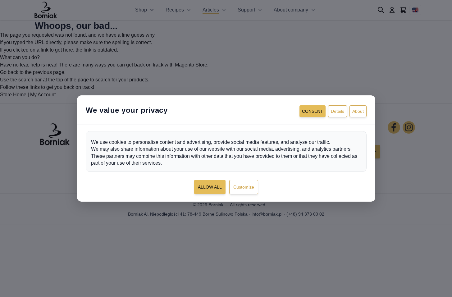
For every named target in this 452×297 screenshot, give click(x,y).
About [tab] (358, 111)
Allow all (210, 187)
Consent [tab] (312, 111)
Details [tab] (337, 111)
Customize (243, 187)
